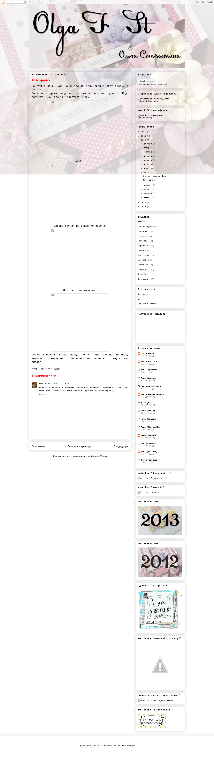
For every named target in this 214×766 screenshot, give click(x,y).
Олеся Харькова (149, 460)
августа (148, 160)
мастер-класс (145, 255)
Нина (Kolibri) (149, 452)
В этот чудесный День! (155, 176)
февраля (148, 193)
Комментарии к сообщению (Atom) (89, 456)
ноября (148, 148)
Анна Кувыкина (148, 378)
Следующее (38, 446)
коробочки (143, 246)
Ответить (43, 394)
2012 (144, 207)
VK (139, 299)
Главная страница (79, 446)
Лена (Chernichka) (151, 427)
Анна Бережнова (149, 370)
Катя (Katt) (147, 402)
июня (146, 168)
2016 (144, 132)
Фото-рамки (149, 180)
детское (142, 236)
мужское (142, 260)
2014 (144, 140)
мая (146, 172)
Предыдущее (121, 446)
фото (140, 274)
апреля (148, 185)
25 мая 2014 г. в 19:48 (56, 383)
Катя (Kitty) (148, 411)
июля (146, 164)
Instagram (143, 294)
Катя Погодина (148, 419)
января (148, 197)
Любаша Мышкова (149, 443)
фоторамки (143, 279)
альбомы (142, 222)
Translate (161, 85)
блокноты (142, 231)
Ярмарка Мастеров (147, 304)
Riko (41, 383)
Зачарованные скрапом (152, 394)
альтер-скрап (145, 226)
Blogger (131, 745)
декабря (148, 144)
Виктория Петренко (151, 386)
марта (147, 189)
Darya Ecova (147, 353)
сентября (149, 156)
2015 (144, 136)
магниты (142, 250)
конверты (142, 241)
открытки (142, 269)
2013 (144, 202)
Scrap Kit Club (149, 362)
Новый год (143, 265)
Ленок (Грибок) (149, 435)
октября (148, 152)
